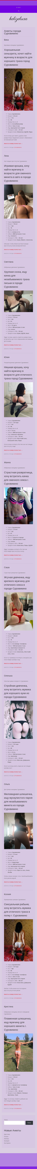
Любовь (6, 1139)
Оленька (8, 675)
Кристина (8, 1006)
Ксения (7, 894)
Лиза (6, 155)
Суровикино (18, 147)
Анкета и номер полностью (13, 143)
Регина (6, 1136)
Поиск (6, 1120)
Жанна (7, 462)
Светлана (8, 261)
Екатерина (7, 1143)
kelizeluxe (18, 18)
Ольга (7, 784)
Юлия (6, 357)
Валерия (6, 1141)
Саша (7, 567)
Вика (6, 39)
